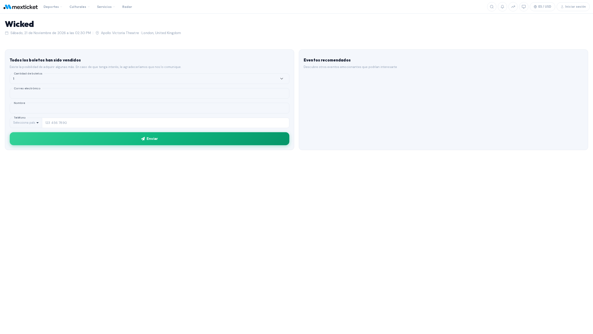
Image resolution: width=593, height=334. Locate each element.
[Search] (491, 6)
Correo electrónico (27, 88)
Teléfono (20, 117)
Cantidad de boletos (28, 73)
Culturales (77, 7)
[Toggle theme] (523, 6)
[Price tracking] (513, 6)
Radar (127, 7)
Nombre (19, 103)
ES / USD (544, 6)
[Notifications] (502, 6)
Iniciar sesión (575, 7)
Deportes (51, 7)
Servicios (104, 7)
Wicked (19, 24)
